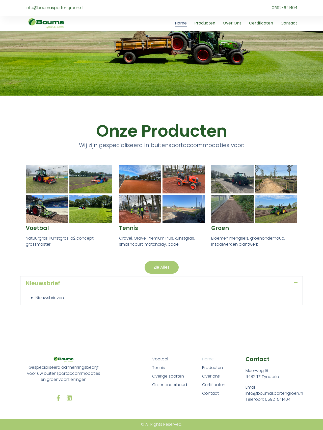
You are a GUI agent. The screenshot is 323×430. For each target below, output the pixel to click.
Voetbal (37, 228)
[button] (161, 283)
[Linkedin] (69, 398)
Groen (220, 228)
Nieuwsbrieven (50, 298)
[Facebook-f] (58, 398)
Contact (289, 23)
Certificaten (261, 23)
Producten (204, 23)
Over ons (232, 23)
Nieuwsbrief (42, 283)
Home (181, 23)
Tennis (128, 228)
